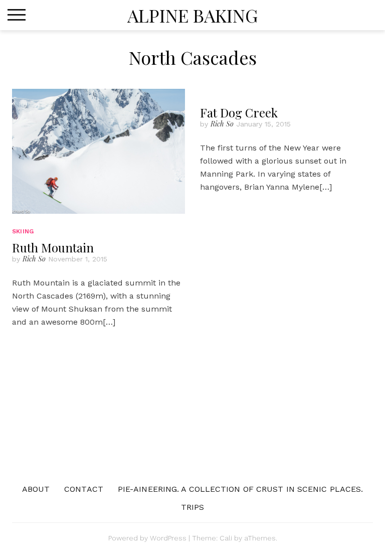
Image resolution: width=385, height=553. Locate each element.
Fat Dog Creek (239, 112)
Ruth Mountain (53, 247)
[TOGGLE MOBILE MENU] (17, 15)
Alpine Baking (192, 15)
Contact (83, 489)
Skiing (23, 231)
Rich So (34, 258)
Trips (193, 507)
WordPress (168, 538)
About (36, 489)
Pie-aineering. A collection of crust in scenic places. (240, 489)
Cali (226, 538)
